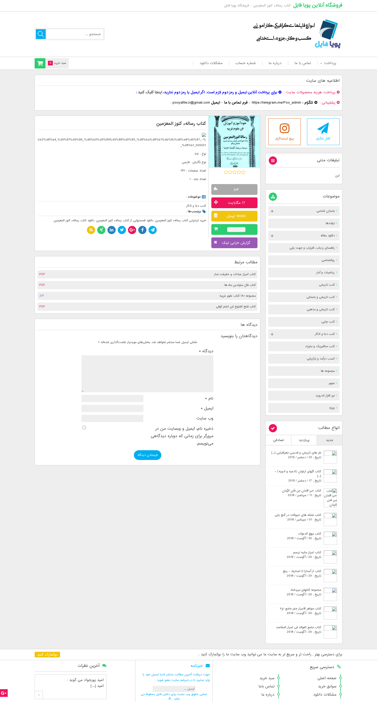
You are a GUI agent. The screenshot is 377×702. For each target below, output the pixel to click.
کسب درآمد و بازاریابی (321, 358)
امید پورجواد (94, 680)
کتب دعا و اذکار (196, 206)
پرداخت (330, 63)
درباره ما (275, 63)
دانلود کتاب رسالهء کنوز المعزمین (74, 220)
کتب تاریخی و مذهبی (321, 309)
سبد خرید (267, 678)
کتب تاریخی (327, 285)
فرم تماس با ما (236, 102)
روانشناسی (328, 260)
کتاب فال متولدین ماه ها (240, 285)
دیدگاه (206, 351)
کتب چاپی (328, 321)
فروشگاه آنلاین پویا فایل (317, 5)
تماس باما (266, 686)
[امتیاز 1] (226, 172)
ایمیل (207, 408)
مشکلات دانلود (211, 63)
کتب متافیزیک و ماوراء (320, 346)
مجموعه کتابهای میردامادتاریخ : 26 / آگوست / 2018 (304, 592)
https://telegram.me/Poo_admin (276, 102)
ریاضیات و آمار (325, 272)
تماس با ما (302, 63)
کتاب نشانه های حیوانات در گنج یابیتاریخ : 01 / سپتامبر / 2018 (298, 517)
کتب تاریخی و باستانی (320, 297)
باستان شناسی (325, 211)
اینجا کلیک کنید (150, 92)
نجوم (332, 383)
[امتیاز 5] (243, 172)
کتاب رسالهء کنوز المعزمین (181, 123)
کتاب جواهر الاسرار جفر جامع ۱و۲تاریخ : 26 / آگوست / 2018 (300, 611)
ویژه (332, 408)
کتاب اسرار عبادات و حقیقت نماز (235, 274)
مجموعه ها (328, 371)
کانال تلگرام (323, 138)
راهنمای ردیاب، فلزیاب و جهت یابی (312, 248)
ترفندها (330, 223)
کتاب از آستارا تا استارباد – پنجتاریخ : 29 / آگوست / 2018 (302, 573)
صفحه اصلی (327, 678)
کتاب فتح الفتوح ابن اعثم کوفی (236, 306)
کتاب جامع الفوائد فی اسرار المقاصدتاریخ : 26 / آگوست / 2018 (298, 629)
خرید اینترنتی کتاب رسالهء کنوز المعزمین (180, 220)
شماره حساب (245, 63)
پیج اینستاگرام (284, 138)
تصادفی (278, 440)
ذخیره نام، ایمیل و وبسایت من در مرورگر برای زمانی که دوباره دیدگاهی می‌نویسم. (182, 436)
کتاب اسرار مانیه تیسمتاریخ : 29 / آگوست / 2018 (304, 554)
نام (209, 398)
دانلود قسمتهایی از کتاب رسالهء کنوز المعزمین (124, 220)
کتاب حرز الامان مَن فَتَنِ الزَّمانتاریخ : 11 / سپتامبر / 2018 (301, 493)
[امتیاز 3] (234, 172)
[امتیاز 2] (230, 172)
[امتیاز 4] (239, 172)
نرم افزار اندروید (325, 395)
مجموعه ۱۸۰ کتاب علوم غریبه (238, 296)
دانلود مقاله (328, 235)
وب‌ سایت (204, 418)
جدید (329, 440)
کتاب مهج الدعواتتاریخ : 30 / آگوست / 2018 (304, 536)
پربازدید (304, 440)
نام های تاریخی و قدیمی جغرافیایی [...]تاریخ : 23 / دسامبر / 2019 (296, 455)
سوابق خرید (327, 686)
